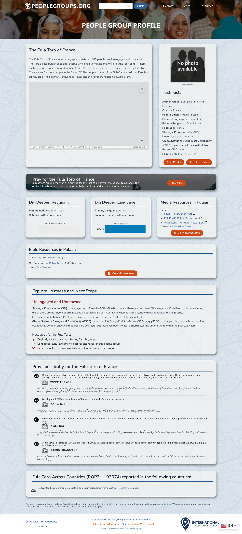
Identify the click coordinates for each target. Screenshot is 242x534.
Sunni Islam (194, 123)
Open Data (42, 526)
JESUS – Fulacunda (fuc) (178, 214)
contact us (166, 504)
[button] (175, 5)
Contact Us (32, 521)
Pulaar (192, 119)
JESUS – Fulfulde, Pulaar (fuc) (181, 218)
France (177, 110)
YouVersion (47, 267)
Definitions (92, 506)
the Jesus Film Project (181, 226)
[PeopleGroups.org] (58, 6)
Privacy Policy (49, 521)
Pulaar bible (56, 263)
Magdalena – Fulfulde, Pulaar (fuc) (184, 222)
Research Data (125, 487)
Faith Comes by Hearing (52, 257)
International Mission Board (140, 524)
